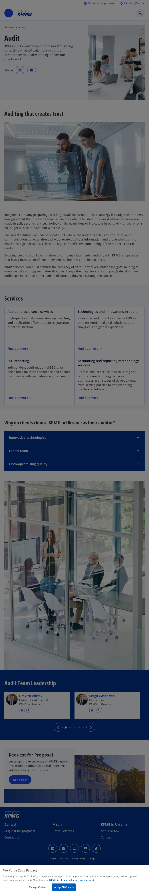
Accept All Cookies (64, 887)
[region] (74, 879)
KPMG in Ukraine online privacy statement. (71, 880)
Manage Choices (37, 887)
